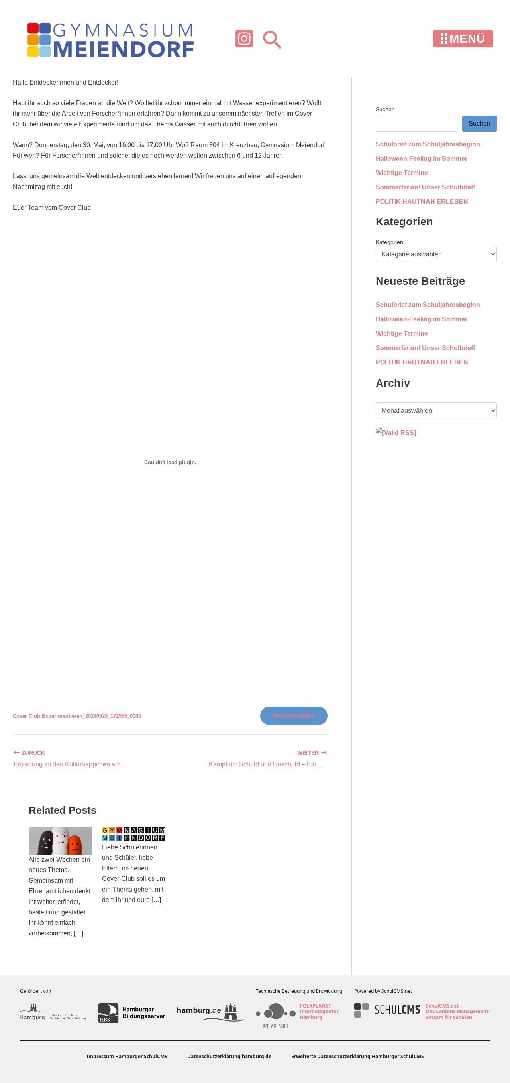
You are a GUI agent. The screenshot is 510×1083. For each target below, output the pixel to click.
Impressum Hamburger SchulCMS (126, 1056)
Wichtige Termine (402, 172)
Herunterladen (294, 715)
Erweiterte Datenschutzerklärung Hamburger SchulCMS (357, 1056)
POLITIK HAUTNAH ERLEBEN (422, 201)
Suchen (385, 109)
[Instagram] (244, 39)
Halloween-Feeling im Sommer (421, 158)
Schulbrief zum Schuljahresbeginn (428, 144)
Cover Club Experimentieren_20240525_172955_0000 (77, 716)
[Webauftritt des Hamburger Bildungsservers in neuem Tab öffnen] (131, 1013)
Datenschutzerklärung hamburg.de (229, 1056)
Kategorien (389, 242)
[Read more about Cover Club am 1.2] (133, 834)
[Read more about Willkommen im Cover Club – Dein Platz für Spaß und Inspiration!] (60, 840)
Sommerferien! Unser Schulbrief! (425, 187)
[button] (272, 39)
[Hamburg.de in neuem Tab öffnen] (210, 1013)
